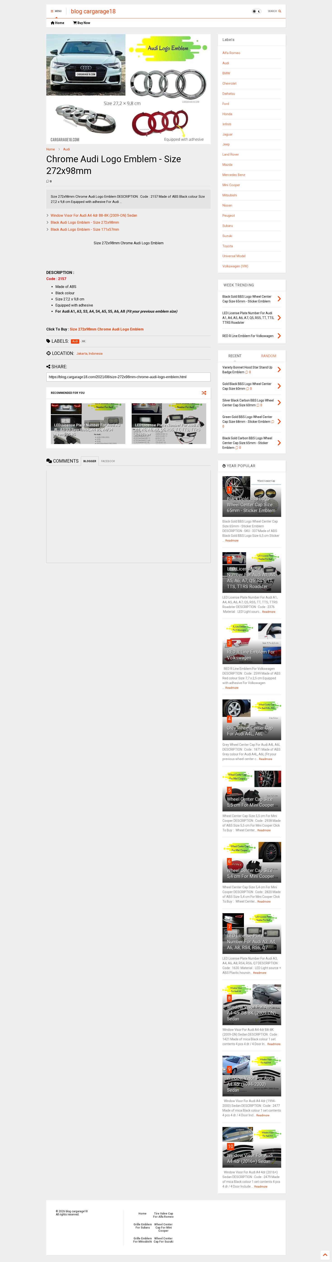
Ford (225, 104)
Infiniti (226, 124)
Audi (66, 149)
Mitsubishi (229, 195)
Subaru (227, 226)
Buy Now (83, 23)
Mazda (227, 165)
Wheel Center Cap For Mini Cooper (163, 1227)
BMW (226, 73)
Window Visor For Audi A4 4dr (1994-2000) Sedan (250, 1084)
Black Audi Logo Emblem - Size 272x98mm (85, 222)
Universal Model (233, 256)
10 (230, 1146)
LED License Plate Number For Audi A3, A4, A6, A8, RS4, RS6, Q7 (251, 941)
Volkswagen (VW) (235, 266)
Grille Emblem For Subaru (142, 1226)
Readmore (231, 540)
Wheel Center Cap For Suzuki (163, 1240)
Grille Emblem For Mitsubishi (142, 1240)
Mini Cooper (231, 185)
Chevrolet (229, 84)
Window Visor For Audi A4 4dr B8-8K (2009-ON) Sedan (94, 215)
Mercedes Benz (233, 175)
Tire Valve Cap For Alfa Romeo (163, 1215)
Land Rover (230, 155)
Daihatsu (228, 94)
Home (59, 23)
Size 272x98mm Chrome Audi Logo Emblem (107, 329)
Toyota (227, 246)
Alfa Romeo (231, 53)
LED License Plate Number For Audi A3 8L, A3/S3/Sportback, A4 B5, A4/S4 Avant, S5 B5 (87, 430)
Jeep (226, 144)
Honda (227, 114)
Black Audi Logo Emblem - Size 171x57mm (85, 229)
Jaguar (227, 134)
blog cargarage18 (93, 11)
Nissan (227, 205)
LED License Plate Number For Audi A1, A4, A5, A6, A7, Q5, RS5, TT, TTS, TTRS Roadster (168, 430)
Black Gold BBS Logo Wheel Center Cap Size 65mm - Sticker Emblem (251, 504)
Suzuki (227, 236)
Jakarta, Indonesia (89, 353)
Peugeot (228, 216)
